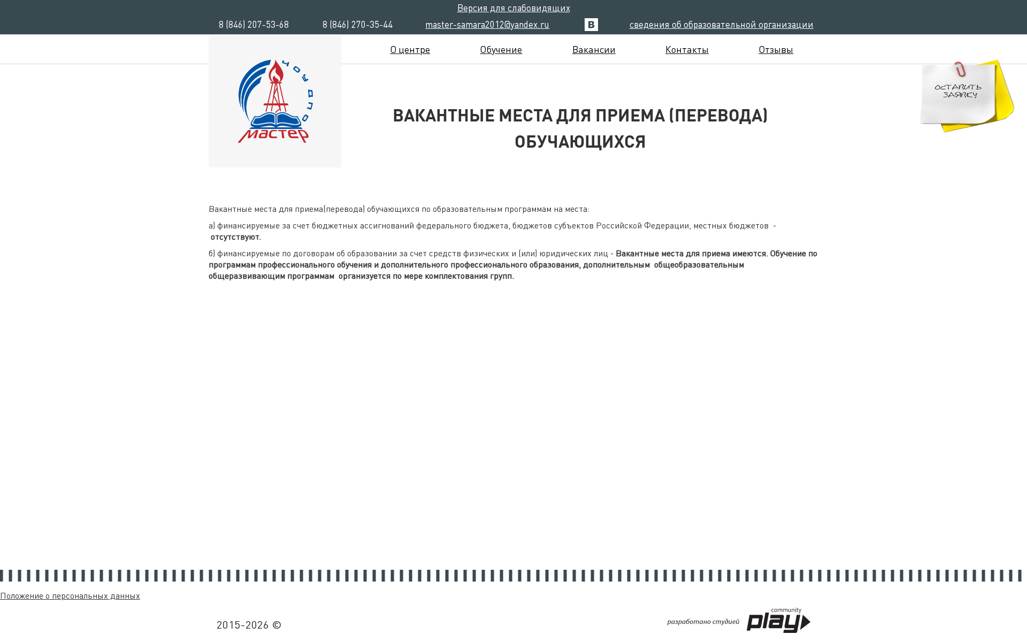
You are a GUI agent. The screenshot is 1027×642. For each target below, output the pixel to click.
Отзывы (775, 49)
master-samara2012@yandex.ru (487, 24)
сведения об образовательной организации (722, 24)
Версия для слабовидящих (513, 7)
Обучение (501, 49)
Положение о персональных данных (70, 595)
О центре (410, 49)
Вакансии (594, 49)
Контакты (687, 49)
